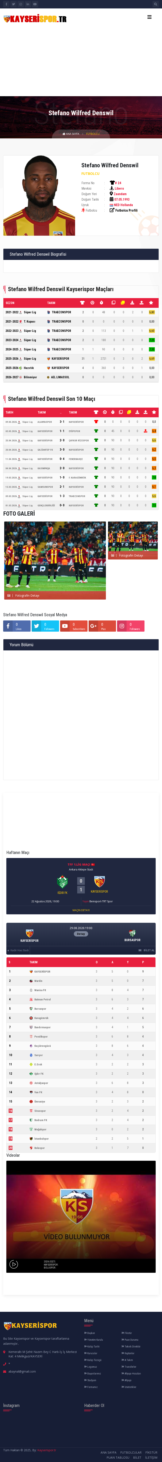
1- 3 (62, 496)
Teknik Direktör (132, 1346)
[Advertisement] (81, 59)
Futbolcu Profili (126, 210)
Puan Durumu (131, 1339)
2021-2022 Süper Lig (20, 312)
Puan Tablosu (118, 1457)
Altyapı (127, 1380)
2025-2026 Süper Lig (20, 358)
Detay (81, 934)
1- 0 (62, 477)
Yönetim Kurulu (95, 1339)
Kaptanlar (129, 1353)
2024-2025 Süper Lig (20, 349)
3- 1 (62, 421)
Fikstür (128, 1333)
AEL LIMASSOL (60, 377)
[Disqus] (81, 714)
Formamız (92, 1387)
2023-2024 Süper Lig (20, 340)
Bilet (137, 1457)
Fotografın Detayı (26, 595)
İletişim (151, 1457)
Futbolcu (93, 134)
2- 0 (62, 440)
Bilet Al (149, 950)
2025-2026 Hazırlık (19, 368)
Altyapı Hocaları (132, 1373)
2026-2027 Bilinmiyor (21, 377)
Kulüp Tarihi (93, 1346)
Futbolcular (131, 1452)
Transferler (130, 1366)
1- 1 (62, 431)
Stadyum (91, 1380)
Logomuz (92, 1366)
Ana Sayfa (72, 134)
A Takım (128, 1360)
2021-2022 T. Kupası (20, 321)
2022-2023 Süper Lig (20, 330)
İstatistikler (130, 1387)
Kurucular (92, 1353)
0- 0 (62, 505)
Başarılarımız (94, 1373)
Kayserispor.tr (46, 1450)
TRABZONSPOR (61, 312)
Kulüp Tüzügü (94, 1360)
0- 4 (62, 459)
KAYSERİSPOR (60, 358)
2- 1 (62, 486)
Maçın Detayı (81, 910)
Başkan (91, 1333)
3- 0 (62, 449)
